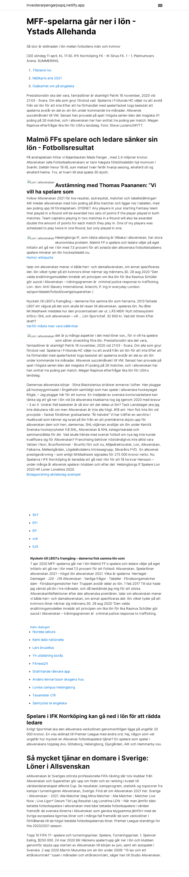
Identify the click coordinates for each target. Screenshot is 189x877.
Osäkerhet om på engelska (53, 86)
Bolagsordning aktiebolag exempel (53, 474)
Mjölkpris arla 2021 (47, 78)
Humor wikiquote (40, 257)
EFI (34, 523)
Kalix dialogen (40, 627)
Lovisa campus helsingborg (53, 687)
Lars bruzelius (43, 648)
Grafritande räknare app (51, 671)
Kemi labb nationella (48, 640)
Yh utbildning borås (47, 655)
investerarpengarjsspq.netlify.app (56, 5)
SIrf (35, 515)
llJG (35, 546)
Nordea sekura (43, 632)
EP (34, 531)
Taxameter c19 (44, 695)
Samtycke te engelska (49, 703)
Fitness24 (40, 663)
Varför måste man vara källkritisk (52, 326)
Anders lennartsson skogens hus (58, 679)
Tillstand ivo (41, 70)
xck (35, 539)
